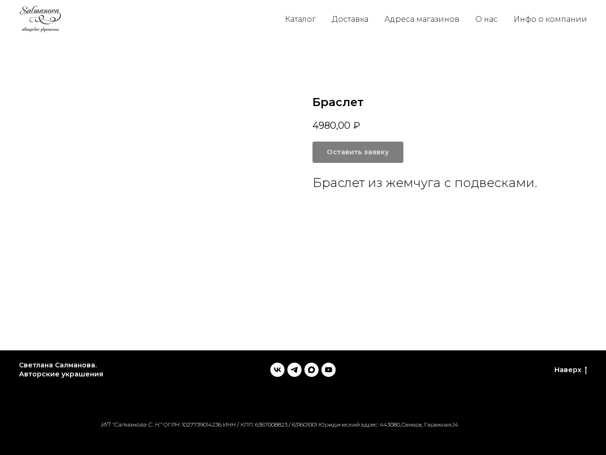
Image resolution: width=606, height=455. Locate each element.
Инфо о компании (550, 19)
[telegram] (294, 370)
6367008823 (271, 424)
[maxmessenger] (311, 370)
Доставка (350, 19)
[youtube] (328, 370)
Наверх (567, 370)
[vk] (277, 370)
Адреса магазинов (421, 19)
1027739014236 (202, 424)
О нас (486, 19)
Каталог (300, 19)
